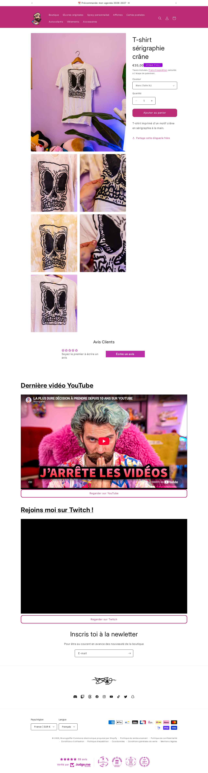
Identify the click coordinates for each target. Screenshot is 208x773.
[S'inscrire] (129, 653)
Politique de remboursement (134, 738)
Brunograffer (66, 738)
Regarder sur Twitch (104, 619)
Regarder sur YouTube (104, 493)
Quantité (136, 93)
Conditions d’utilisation (72, 741)
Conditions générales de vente (142, 741)
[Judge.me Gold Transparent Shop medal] (103, 762)
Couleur (136, 79)
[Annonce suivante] (176, 3)
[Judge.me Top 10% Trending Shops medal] (144, 762)
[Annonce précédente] (32, 3)
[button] (159, 18)
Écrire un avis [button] (125, 354)
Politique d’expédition (98, 741)
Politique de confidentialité (164, 738)
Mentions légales (169, 741)
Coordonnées (118, 741)
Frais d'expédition (158, 70)
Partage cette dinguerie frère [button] (153, 138)
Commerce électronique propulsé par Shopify (95, 738)
